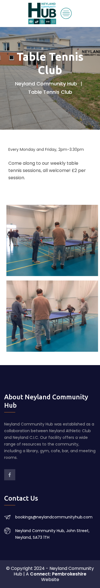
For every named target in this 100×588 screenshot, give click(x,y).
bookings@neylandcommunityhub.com (53, 517)
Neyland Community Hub (46, 83)
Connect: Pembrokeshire (58, 574)
